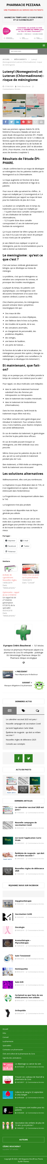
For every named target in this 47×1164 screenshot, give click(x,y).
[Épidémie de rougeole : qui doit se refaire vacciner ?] (11, 789)
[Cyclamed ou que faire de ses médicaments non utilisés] (8, 998)
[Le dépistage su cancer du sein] (8, 1066)
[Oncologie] (8, 930)
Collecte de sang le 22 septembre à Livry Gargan (29, 1093)
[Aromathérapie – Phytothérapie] (8, 943)
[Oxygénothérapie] (8, 904)
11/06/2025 (20, 813)
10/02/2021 (20, 904)
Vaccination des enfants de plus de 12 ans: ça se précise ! (29, 1124)
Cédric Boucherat (23, 86)
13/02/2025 (20, 874)
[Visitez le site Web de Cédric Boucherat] (24, 662)
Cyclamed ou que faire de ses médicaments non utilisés (29, 996)
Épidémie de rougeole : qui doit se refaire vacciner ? (29, 854)
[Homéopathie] (8, 972)
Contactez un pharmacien (13, 1049)
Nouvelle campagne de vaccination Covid (23, 723)
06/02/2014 (20, 930)
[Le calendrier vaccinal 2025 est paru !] (11, 781)
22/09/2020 (20, 1098)
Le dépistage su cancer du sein (28, 1064)
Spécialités (7, 1045)
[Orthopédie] (8, 1013)
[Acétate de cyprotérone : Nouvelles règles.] (11, 568)
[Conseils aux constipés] (35, 789)
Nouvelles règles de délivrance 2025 (21, 739)
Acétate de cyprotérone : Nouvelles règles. (10, 577)
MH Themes (24, 1161)
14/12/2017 (20, 1082)
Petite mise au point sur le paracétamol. (30, 576)
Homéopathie (21, 969)
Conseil (5, 1037)
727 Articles (39, 645)
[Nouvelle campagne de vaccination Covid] (23, 781)
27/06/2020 (9, 86)
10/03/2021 (20, 917)
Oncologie (20, 927)
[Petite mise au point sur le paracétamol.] (30, 568)
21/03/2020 (20, 1113)
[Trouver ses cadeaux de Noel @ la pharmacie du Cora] (8, 1080)
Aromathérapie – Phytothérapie (23, 941)
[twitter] (28, 758)
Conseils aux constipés (15, 744)
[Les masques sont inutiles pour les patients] (8, 1110)
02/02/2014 (20, 1013)
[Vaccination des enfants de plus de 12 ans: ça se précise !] (8, 1126)
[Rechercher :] (24, 51)
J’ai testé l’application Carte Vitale (19, 728)
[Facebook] (18, 758)
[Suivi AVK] (8, 985)
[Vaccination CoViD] (8, 917)
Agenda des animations (12, 1058)
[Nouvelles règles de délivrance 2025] (23, 789)
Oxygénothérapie (23, 901)
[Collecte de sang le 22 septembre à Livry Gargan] (8, 1095)
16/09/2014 (20, 946)
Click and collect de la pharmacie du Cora (19, 1054)
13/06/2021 (20, 1128)
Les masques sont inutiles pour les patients (29, 1108)
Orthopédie (20, 1010)
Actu (4, 1033)
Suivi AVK (19, 982)
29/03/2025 (20, 828)
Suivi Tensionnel (22, 955)
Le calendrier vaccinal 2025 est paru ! (21, 719)
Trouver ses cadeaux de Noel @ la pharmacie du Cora (29, 1078)
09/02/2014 (20, 1000)
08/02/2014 (20, 972)
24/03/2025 (20, 843)
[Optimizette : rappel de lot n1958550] (12, 604)
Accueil (5, 1029)
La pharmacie (8, 1041)
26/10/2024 (20, 1067)
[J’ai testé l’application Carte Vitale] (35, 781)
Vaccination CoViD (23, 914)
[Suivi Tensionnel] (8, 958)
